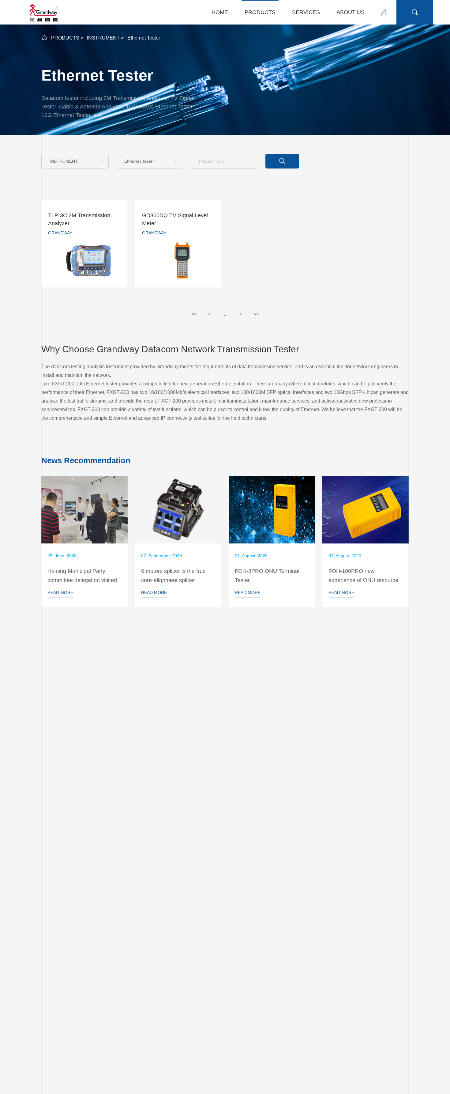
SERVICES (306, 12)
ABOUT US (350, 12)
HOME (220, 12)
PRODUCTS (260, 12)
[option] (84, 541)
